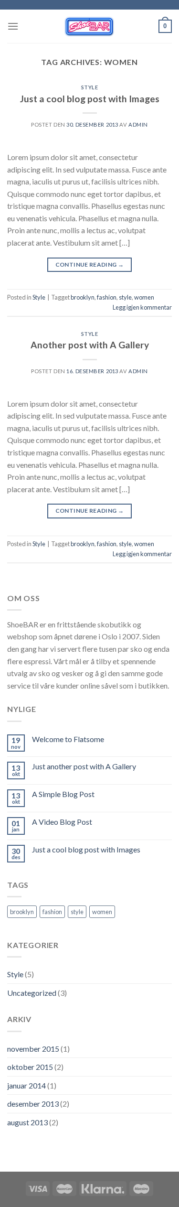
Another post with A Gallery (90, 344)
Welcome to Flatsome (68, 739)
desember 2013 (33, 1103)
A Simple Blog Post (63, 793)
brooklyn (83, 297)
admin (138, 124)
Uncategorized (31, 992)
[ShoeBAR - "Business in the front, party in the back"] (88, 26)
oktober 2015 (30, 1066)
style (125, 297)
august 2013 (27, 1122)
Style (89, 87)
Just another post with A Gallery (84, 766)
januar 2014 (26, 1085)
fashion (106, 297)
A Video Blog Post (62, 821)
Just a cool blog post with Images (89, 98)
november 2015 (33, 1048)
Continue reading (89, 264)
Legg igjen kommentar (142, 307)
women (144, 297)
